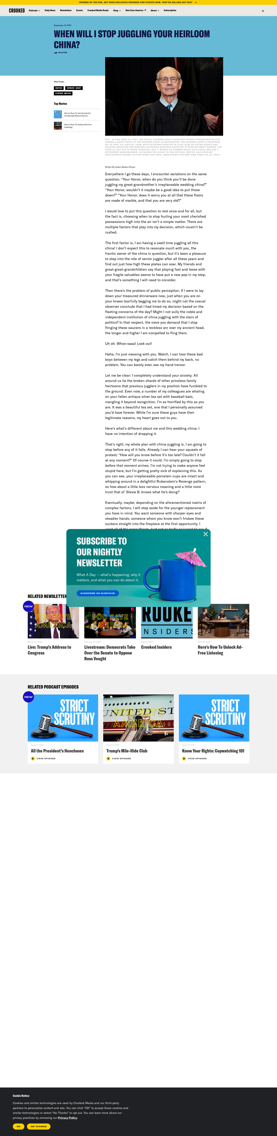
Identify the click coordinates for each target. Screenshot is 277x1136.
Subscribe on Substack (97, 593)
